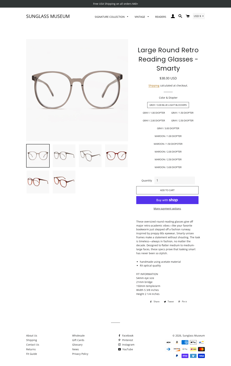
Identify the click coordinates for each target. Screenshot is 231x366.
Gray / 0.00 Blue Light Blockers (168, 105)
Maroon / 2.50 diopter (168, 159)
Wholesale (78, 335)
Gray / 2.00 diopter (154, 120)
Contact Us (32, 344)
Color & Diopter (168, 97)
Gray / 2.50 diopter (182, 120)
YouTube (127, 349)
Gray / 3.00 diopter (168, 128)
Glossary (77, 344)
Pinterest (127, 340)
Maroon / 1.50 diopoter (168, 143)
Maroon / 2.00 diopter (168, 151)
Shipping (154, 85)
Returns (31, 349)
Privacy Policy (80, 354)
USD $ (197, 16)
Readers (160, 16)
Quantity (146, 180)
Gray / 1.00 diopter (154, 112)
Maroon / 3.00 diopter (168, 167)
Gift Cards (78, 340)
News (75, 349)
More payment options (167, 208)
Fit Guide (31, 354)
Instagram (127, 344)
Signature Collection (110, 16)
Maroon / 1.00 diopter (168, 136)
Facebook (127, 335)
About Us (31, 335)
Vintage (140, 16)
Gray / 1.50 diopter (182, 112)
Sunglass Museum (48, 16)
